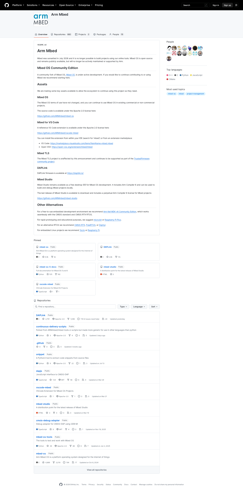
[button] (123, 306)
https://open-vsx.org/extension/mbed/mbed (72, 147)
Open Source (66, 5)
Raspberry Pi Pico (113, 220)
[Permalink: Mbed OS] (35, 97)
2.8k (110, 257)
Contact (134, 484)
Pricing (99, 5)
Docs (126, 484)
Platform (17, 5)
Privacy (92, 484)
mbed (181, 94)
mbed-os (41, 453)
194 (67, 462)
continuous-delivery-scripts (51, 326)
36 (50, 446)
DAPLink (40, 315)
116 (81, 319)
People (118, 34)
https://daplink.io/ (75, 173)
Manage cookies (145, 484)
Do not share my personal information (169, 484)
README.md (42, 45)
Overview (42, 34)
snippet (40, 354)
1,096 (72, 319)
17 (76, 462)
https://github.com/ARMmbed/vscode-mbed (57, 133)
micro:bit (98, 220)
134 (54, 380)
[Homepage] (6, 5)
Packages (101, 34)
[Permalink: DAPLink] (35, 168)
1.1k (119, 257)
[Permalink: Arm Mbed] (35, 51)
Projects (83, 34)
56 (71, 380)
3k (54, 257)
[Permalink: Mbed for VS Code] (35, 122)
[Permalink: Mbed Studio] (35, 179)
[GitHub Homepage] (61, 484)
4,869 (47, 462)
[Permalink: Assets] (35, 84)
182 (58, 274)
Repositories (62, 34)
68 (73, 446)
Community (117, 484)
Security (100, 484)
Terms (84, 484)
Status (108, 484)
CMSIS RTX (79, 225)
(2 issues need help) (91, 319)
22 (72, 363)
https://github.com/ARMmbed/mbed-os (55, 116)
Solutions (32, 5)
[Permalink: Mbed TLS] (35, 153)
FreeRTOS (90, 225)
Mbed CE (70, 74)
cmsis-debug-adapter (48, 420)
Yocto (82, 230)
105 (50, 274)
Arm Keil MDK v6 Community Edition (119, 211)
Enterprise (84, 5)
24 (106, 319)
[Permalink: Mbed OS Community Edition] (35, 68)
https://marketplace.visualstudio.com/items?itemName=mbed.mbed (81, 143)
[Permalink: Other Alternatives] (35, 205)
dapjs (39, 370)
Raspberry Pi (94, 230)
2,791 (47, 319)
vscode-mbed (43, 387)
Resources (48, 5)
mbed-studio (43, 403)
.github (40, 343)
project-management (195, 94)
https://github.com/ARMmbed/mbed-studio (57, 198)
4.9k (46, 257)
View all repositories (97, 470)
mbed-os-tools (44, 436)
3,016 (57, 462)
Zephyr (102, 225)
